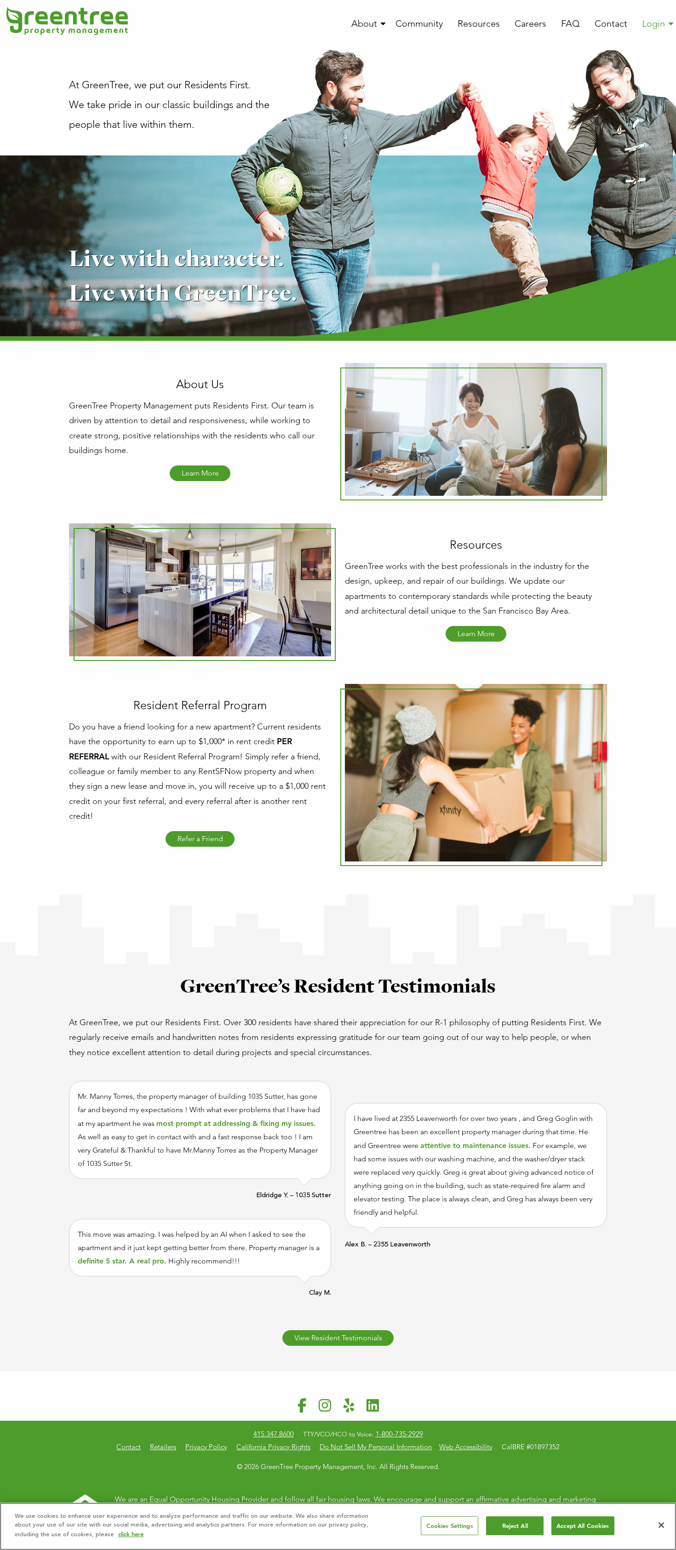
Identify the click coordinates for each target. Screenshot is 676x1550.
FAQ (570, 23)
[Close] (661, 1525)
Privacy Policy (206, 1446)
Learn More (200, 473)
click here (130, 1534)
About (364, 23)
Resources (479, 23)
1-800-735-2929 (399, 1433)
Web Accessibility (466, 1446)
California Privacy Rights (273, 1446)
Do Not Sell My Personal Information (376, 1446)
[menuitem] (366, 24)
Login (653, 23)
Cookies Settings (449, 1525)
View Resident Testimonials (338, 1337)
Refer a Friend (200, 838)
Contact (611, 23)
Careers (530, 23)
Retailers (163, 1446)
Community (419, 23)
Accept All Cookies (582, 1525)
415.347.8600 (273, 1433)
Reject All (515, 1525)
